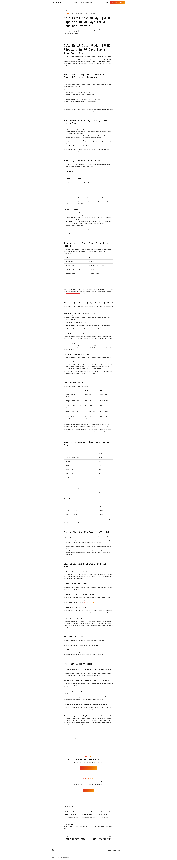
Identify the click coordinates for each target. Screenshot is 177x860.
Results (87, 2)
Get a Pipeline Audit (117, 2)
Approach (76, 2)
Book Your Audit (88, 790)
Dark (107, 2)
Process (82, 2)
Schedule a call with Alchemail (95, 737)
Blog (91, 2)
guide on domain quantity (85, 627)
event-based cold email (89, 602)
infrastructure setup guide (73, 293)
